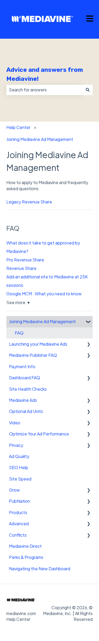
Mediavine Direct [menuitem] (25, 546)
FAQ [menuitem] (19, 333)
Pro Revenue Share (25, 259)
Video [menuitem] (14, 422)
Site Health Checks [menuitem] (28, 389)
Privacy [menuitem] (16, 445)
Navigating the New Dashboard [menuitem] (39, 568)
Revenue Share (21, 268)
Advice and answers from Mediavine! (44, 74)
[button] (88, 322)
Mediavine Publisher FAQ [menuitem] (33, 355)
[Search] (88, 90)
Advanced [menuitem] (19, 523)
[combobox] (44, 90)
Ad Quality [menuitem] (19, 456)
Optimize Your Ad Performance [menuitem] (39, 434)
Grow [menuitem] (14, 490)
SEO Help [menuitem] (18, 467)
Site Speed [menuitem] (20, 479)
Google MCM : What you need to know (44, 293)
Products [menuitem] (18, 512)
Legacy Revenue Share (29, 201)
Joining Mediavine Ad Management (39, 139)
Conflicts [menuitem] (18, 535)
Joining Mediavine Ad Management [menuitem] (42, 321)
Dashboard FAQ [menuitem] (24, 377)
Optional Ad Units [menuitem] (26, 411)
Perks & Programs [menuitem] (26, 557)
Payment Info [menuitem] (22, 366)
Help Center (18, 127)
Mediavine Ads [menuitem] (23, 400)
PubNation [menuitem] (19, 501)
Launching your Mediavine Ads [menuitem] (38, 344)
